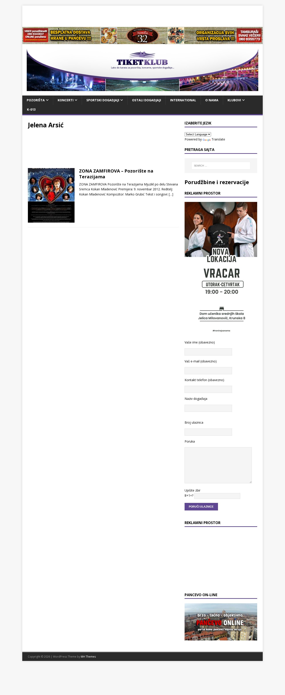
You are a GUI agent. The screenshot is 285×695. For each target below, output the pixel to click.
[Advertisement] (142, 16)
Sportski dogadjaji (102, 100)
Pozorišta (36, 100)
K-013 (31, 109)
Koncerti (65, 100)
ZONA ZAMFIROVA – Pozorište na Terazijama (116, 174)
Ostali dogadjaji (146, 100)
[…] (171, 194)
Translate (218, 139)
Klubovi (234, 100)
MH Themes (88, 656)
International (183, 100)
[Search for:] (221, 165)
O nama (211, 100)
